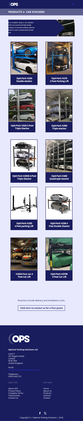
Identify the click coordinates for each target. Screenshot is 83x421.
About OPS (13, 388)
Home (46, 388)
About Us (47, 391)
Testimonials (14, 395)
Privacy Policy (14, 391)
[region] (41, 28)
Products (47, 393)
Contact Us (13, 398)
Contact (46, 398)
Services (47, 395)
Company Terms (15, 393)
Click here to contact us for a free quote (41, 308)
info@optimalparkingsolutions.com (24, 369)
